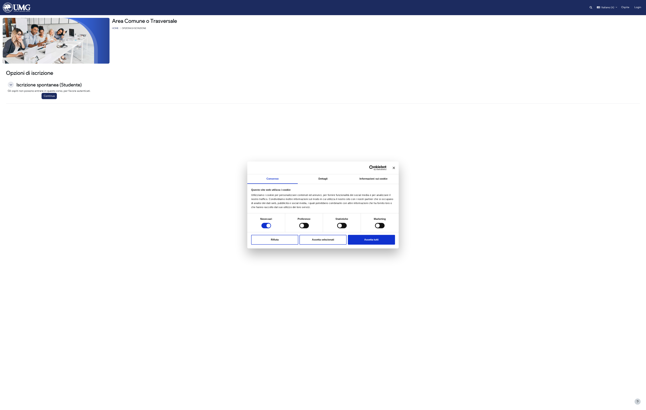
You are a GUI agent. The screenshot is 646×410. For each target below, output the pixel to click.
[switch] (304, 225)
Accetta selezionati (323, 239)
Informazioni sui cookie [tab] (373, 178)
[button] (11, 85)
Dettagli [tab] (323, 178)
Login (637, 7)
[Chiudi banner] (394, 168)
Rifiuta (275, 239)
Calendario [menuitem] (54, 6)
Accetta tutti (371, 239)
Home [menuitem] (41, 6)
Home (115, 28)
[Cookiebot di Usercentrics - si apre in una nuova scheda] (371, 167)
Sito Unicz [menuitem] (69, 6)
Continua (49, 95)
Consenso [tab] (272, 178)
